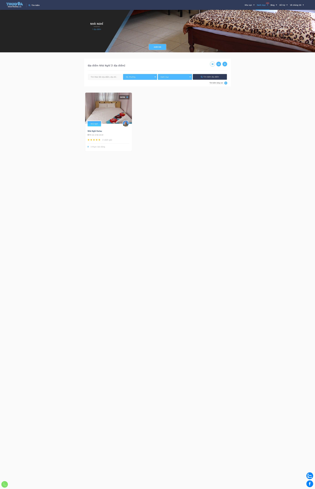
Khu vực (249, 5)
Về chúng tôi (296, 5)
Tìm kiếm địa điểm (211, 76)
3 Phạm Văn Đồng (98, 146)
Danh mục (263, 4)
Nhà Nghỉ (94, 123)
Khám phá (157, 47)
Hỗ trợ (282, 5)
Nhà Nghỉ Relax (95, 131)
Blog (273, 5)
